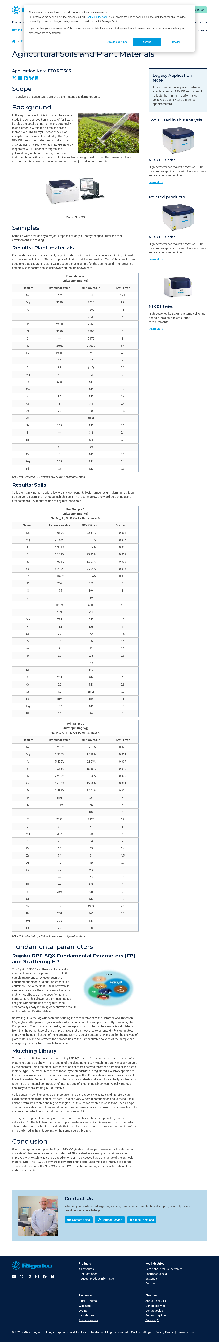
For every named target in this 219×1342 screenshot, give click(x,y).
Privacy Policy (164, 1332)
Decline (176, 42)
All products (86, 1269)
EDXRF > (18, 30)
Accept (147, 42)
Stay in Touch (195, 10)
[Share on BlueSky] (31, 78)
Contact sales (154, 1310)
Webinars (85, 1305)
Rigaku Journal (88, 1300)
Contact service (155, 1305)
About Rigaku (154, 1300)
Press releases (88, 1320)
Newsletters (87, 1315)
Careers (150, 1320)
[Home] (13, 41)
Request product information (97, 1278)
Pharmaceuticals (156, 1273)
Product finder (88, 1273)
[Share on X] (14, 78)
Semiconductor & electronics (164, 1269)
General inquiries (156, 1315)
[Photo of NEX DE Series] (178, 287)
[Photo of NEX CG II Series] (178, 140)
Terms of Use (185, 1332)
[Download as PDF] (37, 78)
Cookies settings (117, 42)
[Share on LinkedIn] (20, 78)
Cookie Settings (141, 1332)
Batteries (151, 1278)
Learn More (156, 182)
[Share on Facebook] (26, 78)
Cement (150, 1283)
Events (83, 1310)
